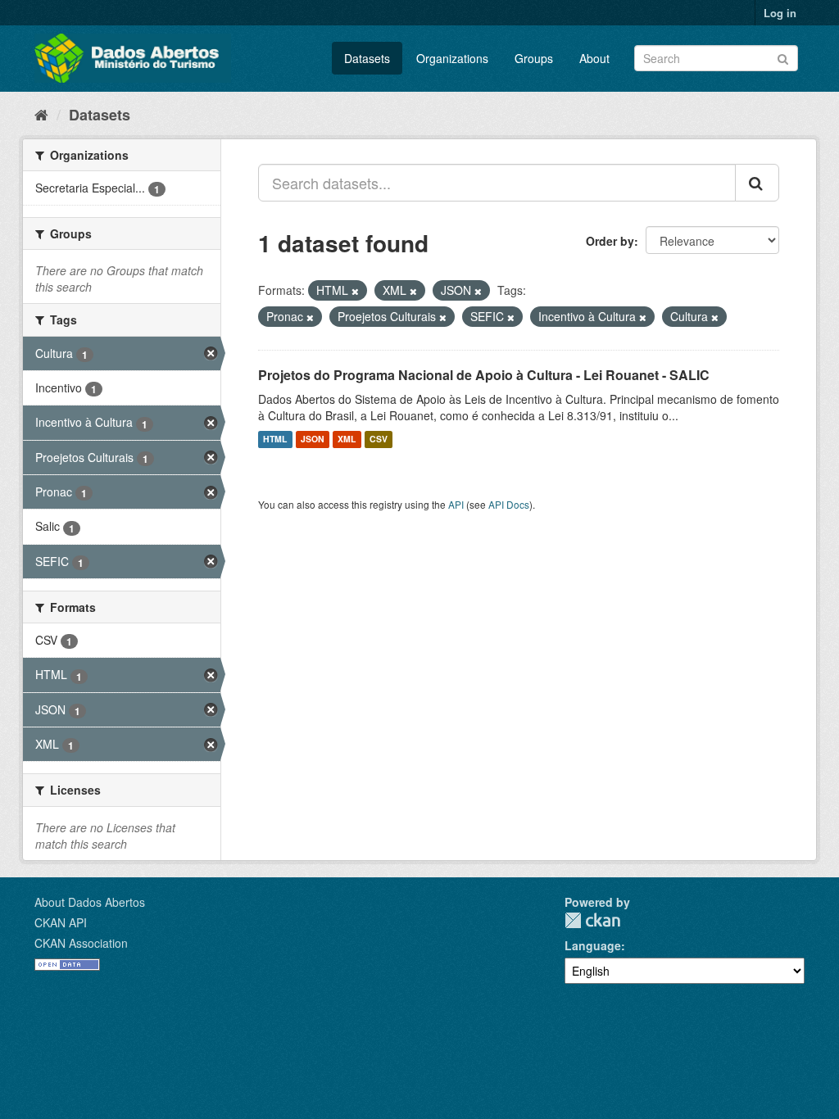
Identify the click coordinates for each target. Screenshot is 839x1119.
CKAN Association (81, 943)
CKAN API (60, 922)
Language (593, 945)
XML (347, 439)
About (594, 58)
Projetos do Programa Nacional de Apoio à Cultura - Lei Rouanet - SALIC (484, 374)
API (456, 504)
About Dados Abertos (89, 902)
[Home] (41, 114)
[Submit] (783, 57)
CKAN (592, 920)
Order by (610, 241)
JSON (312, 439)
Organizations (452, 58)
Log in (780, 12)
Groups (534, 58)
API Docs (508, 504)
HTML (275, 439)
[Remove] (355, 290)
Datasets (367, 58)
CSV (379, 439)
